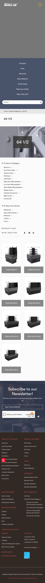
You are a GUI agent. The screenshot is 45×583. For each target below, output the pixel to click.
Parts (22, 68)
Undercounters (9, 173)
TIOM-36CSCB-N (34, 336)
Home (6, 111)
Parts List (27, 465)
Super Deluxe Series (10, 213)
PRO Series (7, 210)
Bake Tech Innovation (8, 547)
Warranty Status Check (31, 477)
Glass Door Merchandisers (12, 181)
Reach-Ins (7, 167)
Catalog (4, 511)
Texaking (4, 540)
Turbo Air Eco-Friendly (33, 516)
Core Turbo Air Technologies (34, 507)
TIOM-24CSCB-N (11, 336)
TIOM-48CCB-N (34, 270)
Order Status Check (10, 529)
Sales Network (22, 79)
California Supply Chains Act (10, 574)
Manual (4, 515)
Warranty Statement (30, 484)
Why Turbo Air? (22, 94)
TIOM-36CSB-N (11, 303)
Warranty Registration (30, 487)
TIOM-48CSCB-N (11, 370)
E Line (6, 221)
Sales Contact (6, 496)
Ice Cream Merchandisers (12, 184)
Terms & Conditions (37, 574)
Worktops (7, 176)
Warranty (22, 74)
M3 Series (7, 215)
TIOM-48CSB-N (34, 303)
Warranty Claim (28, 480)
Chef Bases (7, 178)
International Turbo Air (8, 502)
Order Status (22, 84)
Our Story (27, 496)
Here (38, 547)
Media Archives (6, 518)
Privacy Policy (25, 574)
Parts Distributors (29, 468)
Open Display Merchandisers (13, 187)
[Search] (41, 102)
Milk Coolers (8, 196)
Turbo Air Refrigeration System (11, 543)
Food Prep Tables (9, 170)
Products (22, 63)
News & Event (7, 552)
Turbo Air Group (6, 537)
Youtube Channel (9, 556)
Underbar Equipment (10, 193)
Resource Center (22, 89)
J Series (6, 218)
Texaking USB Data (7, 524)
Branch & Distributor (8, 499)
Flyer (3, 521)
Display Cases (8, 190)
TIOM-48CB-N (11, 270)
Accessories (8, 198)
